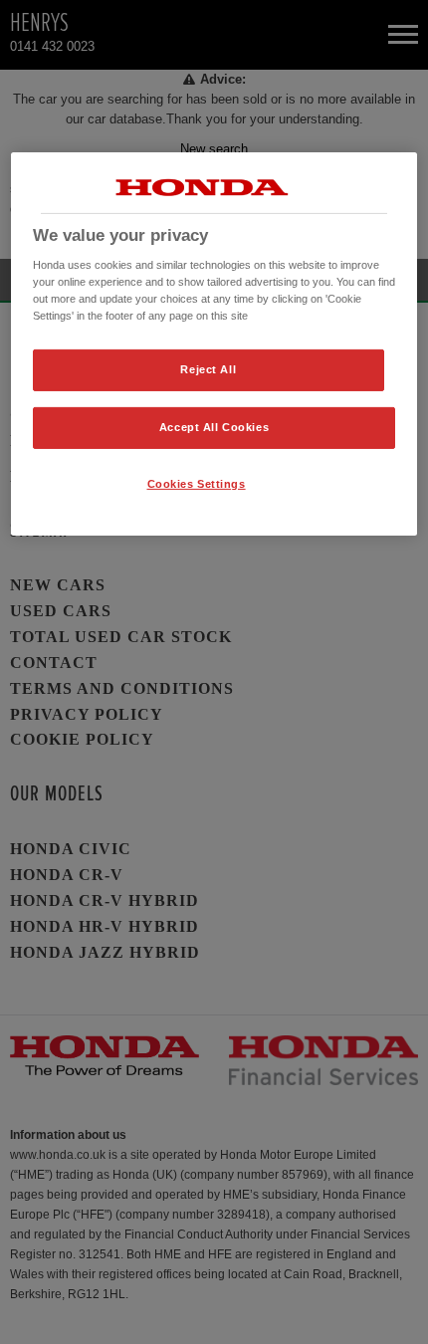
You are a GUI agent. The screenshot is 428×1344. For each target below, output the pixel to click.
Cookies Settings (196, 484)
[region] (214, 343)
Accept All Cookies (214, 427)
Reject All (208, 369)
